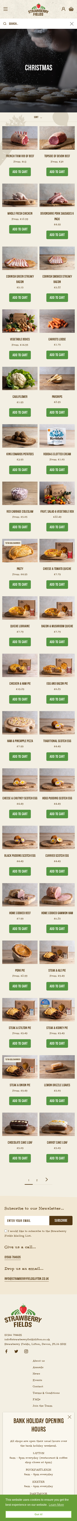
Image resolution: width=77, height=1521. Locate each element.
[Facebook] (6, 1351)
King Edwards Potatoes (20, 454)
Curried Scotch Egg (57, 855)
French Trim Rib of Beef (20, 156)
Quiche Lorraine (20, 626)
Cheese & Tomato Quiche (57, 569)
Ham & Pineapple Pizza (20, 741)
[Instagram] (26, 1351)
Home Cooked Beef (20, 913)
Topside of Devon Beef (57, 156)
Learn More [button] (56, 1504)
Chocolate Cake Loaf (20, 1142)
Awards (38, 1367)
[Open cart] (71, 9)
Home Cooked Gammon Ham (57, 913)
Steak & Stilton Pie (20, 1028)
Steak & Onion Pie (20, 1085)
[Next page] (46, 1180)
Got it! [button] (39, 1514)
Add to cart (20, 172)
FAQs (36, 1399)
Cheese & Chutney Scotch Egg (19, 798)
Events (37, 1380)
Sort (36, 117)
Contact (38, 1386)
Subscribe (61, 1221)
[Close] (69, 1417)
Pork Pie (20, 970)
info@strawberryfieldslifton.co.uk (26, 1279)
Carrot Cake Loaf (57, 1142)
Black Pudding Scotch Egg (20, 855)
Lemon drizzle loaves (57, 1085)
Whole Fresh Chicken (20, 213)
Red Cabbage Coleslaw (20, 511)
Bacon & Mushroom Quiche (57, 626)
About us (39, 1361)
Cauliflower (20, 397)
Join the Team (42, 1405)
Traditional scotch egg (57, 741)
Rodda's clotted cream (57, 454)
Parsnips (57, 397)
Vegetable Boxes (20, 339)
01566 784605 (12, 1257)
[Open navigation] (5, 9)
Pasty (20, 569)
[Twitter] (16, 1351)
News (36, 1373)
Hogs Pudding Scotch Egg (57, 798)
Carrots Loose (57, 339)
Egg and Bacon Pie (57, 683)
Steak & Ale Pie (57, 970)
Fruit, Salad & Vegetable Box (57, 511)
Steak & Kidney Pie (57, 1028)
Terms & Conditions (46, 1393)
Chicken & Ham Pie (20, 683)
